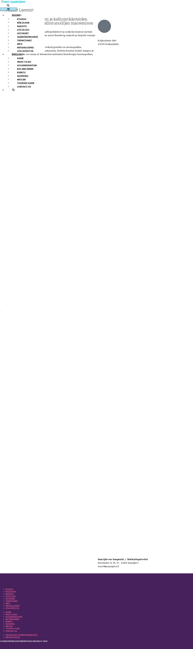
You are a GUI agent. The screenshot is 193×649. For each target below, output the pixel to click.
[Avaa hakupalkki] (8, 5)
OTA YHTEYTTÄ (25, 51)
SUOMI (16, 15)
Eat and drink (25, 69)
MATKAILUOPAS (25, 47)
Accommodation (27, 65)
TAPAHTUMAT (24, 40)
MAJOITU (22, 26)
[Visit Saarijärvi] (13, 1)
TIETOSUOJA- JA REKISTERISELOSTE (21, 635)
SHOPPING (22, 76)
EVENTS (21, 72)
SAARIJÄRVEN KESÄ (27, 36)
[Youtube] (70, 559)
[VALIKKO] (8, 9)
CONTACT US (24, 86)
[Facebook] (10, 559)
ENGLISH (17, 54)
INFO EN (21, 79)
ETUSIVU (21, 19)
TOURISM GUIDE (25, 83)
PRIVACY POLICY (13, 637)
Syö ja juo (23, 29)
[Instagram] (39, 559)
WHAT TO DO (24, 61)
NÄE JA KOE (23, 22)
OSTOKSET (23, 33)
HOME (20, 58)
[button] (7, 304)
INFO (19, 44)
